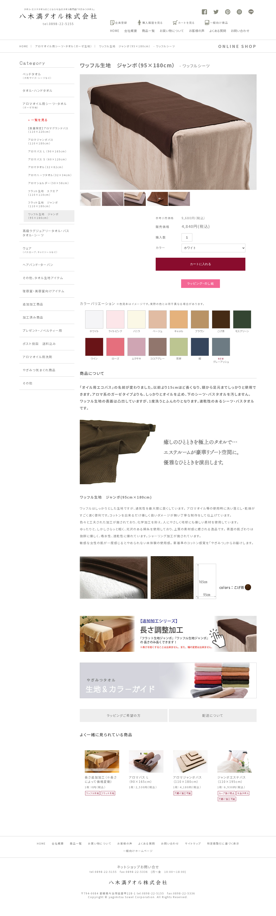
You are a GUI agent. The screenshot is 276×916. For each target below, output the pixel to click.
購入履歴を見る (152, 22)
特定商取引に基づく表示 (223, 843)
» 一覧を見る (38, 120)
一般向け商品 (219, 22)
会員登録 (121, 22)
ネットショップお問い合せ (138, 866)
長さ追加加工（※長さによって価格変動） (101, 779)
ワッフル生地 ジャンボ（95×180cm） (43, 216)
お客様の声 (197, 30)
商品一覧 (148, 30)
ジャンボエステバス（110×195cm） (231, 779)
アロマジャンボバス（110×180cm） (187, 779)
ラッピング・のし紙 (200, 283)
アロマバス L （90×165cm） (140, 779)
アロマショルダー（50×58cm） (48, 183)
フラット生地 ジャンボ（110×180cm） (43, 204)
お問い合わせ (240, 30)
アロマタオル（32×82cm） (46, 167)
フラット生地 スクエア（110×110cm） (43, 192)
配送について (212, 715)
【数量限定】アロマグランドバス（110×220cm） (48, 130)
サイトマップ (193, 843)
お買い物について (172, 30)
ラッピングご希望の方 (124, 715)
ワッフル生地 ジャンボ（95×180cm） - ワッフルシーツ (137, 46)
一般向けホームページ (138, 851)
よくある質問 (217, 30)
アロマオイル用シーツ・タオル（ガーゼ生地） (63, 46)
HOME (114, 30)
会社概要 (130, 30)
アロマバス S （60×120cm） (47, 159)
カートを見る (186, 22)
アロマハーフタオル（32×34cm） (50, 175)
